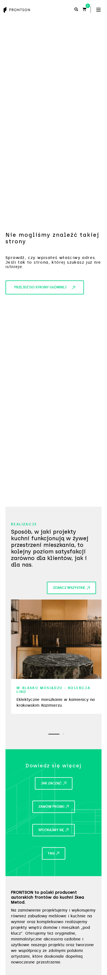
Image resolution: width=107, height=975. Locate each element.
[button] (98, 10)
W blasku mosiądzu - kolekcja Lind (53, 690)
